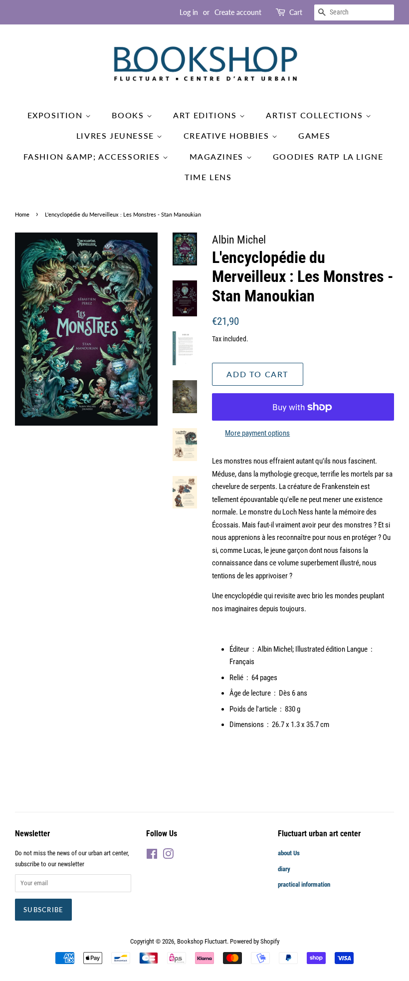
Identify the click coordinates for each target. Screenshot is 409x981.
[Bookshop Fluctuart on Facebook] (152, 856)
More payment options (257, 433)
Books (129, 115)
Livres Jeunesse (116, 135)
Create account (237, 12)
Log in (189, 12)
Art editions (206, 115)
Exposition (56, 115)
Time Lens (208, 177)
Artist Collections (315, 115)
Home (22, 214)
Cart (295, 12)
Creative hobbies (228, 135)
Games (314, 135)
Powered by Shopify (254, 941)
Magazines (218, 156)
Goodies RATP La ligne (328, 156)
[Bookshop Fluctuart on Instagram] (168, 856)
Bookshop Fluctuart (202, 941)
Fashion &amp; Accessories (93, 156)
